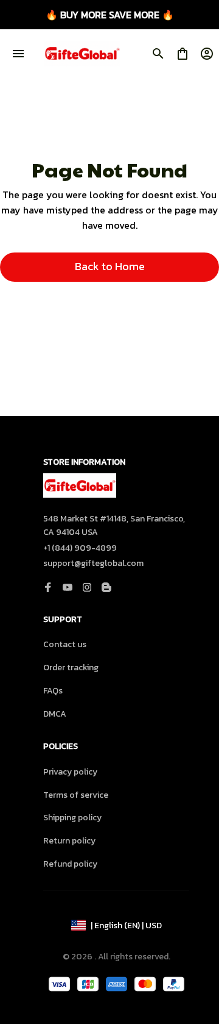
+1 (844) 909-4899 (80, 548)
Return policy (69, 840)
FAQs (53, 690)
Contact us (64, 644)
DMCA (54, 713)
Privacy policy (70, 771)
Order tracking (71, 667)
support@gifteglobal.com (93, 563)
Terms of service (75, 795)
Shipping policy (72, 817)
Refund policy (70, 864)
